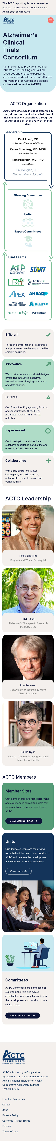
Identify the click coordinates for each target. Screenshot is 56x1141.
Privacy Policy (10, 1115)
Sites (8, 12)
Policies (6, 1126)
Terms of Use (10, 1131)
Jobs (5, 1109)
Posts (23, 16)
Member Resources (13, 1099)
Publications (43, 16)
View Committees (20, 1015)
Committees (44, 12)
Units (24, 12)
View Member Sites (21, 820)
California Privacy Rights (16, 1120)
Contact (6, 1104)
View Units (16, 871)
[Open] (51, 20)
